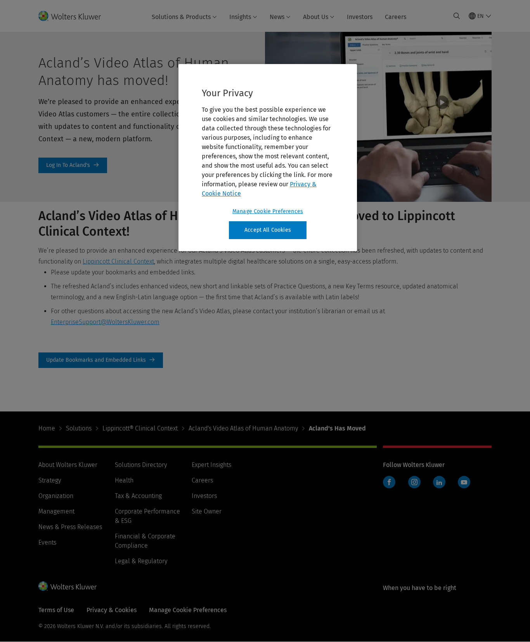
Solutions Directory (141, 464)
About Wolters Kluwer (67, 464)
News (277, 17)
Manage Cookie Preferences (267, 211)
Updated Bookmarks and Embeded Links (101, 360)
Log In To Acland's (73, 165)
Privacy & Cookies (112, 610)
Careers (395, 17)
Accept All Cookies (267, 230)
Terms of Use (56, 610)
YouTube (464, 482)
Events (47, 542)
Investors (359, 17)
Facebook (389, 482)
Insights (240, 17)
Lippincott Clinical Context (118, 261)
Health (124, 480)
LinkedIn (439, 482)
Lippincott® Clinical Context (140, 428)
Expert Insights (211, 464)
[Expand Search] (457, 15)
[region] (267, 157)
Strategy (49, 480)
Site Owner (207, 511)
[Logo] (74, 16)
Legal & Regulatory (141, 561)
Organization (55, 496)
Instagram (414, 482)
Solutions (79, 428)
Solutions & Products (181, 17)
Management (56, 511)
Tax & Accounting (138, 496)
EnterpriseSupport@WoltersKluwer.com (105, 322)
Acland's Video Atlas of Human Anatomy (243, 428)
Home (46, 428)
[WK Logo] (67, 586)
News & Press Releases (70, 527)
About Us (315, 17)
